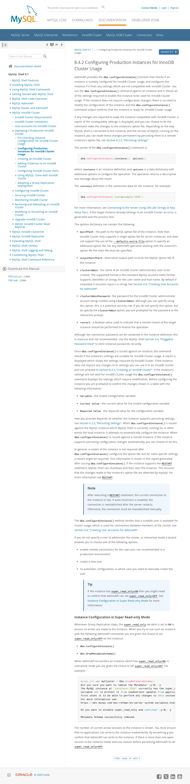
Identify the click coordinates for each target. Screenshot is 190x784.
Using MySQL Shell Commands (31, 89)
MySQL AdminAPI (22, 103)
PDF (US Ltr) (15, 276)
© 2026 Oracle (42, 774)
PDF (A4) (13, 280)
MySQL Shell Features (25, 80)
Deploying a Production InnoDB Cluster (34, 132)
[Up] (56, 45)
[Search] (45, 56)
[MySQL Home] (24, 15)
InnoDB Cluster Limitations (31, 121)
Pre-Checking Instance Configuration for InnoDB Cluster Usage (38, 141)
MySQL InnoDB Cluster (26, 112)
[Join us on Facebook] (159, 778)
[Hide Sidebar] (5, 45)
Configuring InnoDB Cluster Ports (38, 171)
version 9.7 (167, 51)
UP (130, 758)
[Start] (52, 45)
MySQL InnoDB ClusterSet (28, 231)
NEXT (135, 758)
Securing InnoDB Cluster (30, 195)
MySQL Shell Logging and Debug (32, 250)
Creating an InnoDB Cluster (35, 158)
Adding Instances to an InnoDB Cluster (37, 165)
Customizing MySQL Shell (28, 255)
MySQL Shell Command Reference (33, 259)
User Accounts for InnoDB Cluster (35, 126)
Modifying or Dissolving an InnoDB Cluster (36, 213)
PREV (117, 758)
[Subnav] (10, 85)
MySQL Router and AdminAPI (30, 108)
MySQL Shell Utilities (25, 245)
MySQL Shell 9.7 (82, 49)
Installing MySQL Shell (26, 85)
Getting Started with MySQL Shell (32, 94)
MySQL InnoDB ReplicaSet (28, 236)
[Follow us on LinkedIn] (173, 778)
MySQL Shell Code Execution (29, 98)
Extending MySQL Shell (26, 241)
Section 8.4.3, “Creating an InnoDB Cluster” (125, 370)
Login (164, 7)
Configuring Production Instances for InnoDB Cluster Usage (36, 151)
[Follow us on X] (166, 778)
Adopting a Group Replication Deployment (36, 184)
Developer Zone (146, 20)
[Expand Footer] (8, 775)
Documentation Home (27, 66)
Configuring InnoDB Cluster (32, 190)
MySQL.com (56, 20)
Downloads (82, 20)
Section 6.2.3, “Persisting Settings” (127, 140)
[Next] (62, 45)
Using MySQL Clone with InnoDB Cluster (38, 177)
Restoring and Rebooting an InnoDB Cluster (37, 206)
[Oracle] (24, 774)
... (95, 49)
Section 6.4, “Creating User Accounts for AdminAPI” (105, 530)
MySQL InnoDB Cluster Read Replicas (32, 225)
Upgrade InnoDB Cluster (30, 219)
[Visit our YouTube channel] (180, 778)
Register (174, 7)
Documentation (112, 20)
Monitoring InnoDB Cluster (31, 200)
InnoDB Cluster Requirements (33, 117)
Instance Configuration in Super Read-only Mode (118, 600)
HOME (124, 758)
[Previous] (47, 45)
